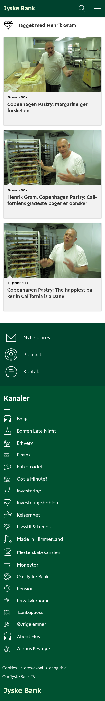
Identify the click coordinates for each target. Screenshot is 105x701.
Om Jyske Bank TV (19, 676)
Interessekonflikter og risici (43, 668)
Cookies (9, 668)
